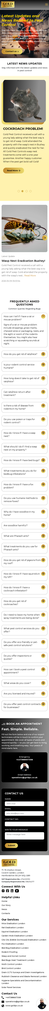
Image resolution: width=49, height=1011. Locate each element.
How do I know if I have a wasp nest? (19, 434)
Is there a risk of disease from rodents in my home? (19, 407)
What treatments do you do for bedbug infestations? (20, 472)
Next (44, 237)
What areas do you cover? (17, 683)
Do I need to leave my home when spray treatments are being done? (22, 616)
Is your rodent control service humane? (19, 366)
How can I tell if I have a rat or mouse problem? (19, 318)
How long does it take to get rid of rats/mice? (21, 380)
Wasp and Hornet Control (14, 956)
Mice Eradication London (13, 923)
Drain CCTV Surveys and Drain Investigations (23, 972)
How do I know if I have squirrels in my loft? (22, 575)
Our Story (6, 905)
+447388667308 (24, 759)
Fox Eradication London (13, 944)
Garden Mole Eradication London (17, 936)
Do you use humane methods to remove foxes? (21, 500)
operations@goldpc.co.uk (24, 777)
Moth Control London (12, 964)
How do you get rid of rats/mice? (20, 354)
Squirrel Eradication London (15, 931)
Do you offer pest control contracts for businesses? (22, 706)
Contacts (6, 913)
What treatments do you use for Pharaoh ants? (21, 548)
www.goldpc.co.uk (14, 1005)
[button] (19, 191)
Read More (12, 170)
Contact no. (12, 819)
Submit (11, 845)
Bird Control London (11, 968)
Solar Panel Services (11, 987)
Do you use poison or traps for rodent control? (19, 421)
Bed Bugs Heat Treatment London (18, 960)
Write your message (16, 830)
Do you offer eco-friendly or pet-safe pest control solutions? (21, 644)
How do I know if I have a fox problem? (18, 486)
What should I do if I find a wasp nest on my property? (20, 448)
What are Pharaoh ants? (16, 536)
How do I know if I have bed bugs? (22, 460)
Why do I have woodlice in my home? (19, 513)
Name (8, 799)
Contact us (11, 51)
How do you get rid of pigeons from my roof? (22, 562)
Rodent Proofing (9, 952)
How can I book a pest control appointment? (19, 671)
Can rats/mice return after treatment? (17, 393)
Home (4, 901)
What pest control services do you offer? (21, 630)
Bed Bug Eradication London (15, 948)
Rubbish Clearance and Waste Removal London (24, 976)
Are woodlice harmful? (16, 525)
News (4, 909)
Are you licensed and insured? (19, 693)
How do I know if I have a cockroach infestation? (17, 589)
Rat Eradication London (13, 927)
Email (8, 808)
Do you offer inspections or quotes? (18, 657)
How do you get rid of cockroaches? (15, 603)
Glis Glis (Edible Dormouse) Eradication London (24, 940)
